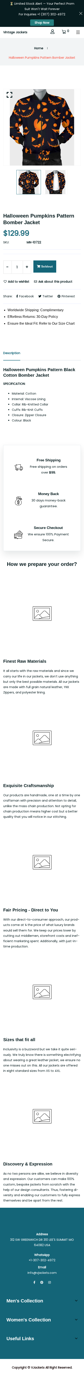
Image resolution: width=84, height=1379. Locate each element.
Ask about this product (54, 281)
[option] (42, 127)
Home (38, 48)
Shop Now (42, 22)
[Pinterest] (42, 1282)
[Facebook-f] (34, 1282)
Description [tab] (11, 353)
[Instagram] (49, 1282)
